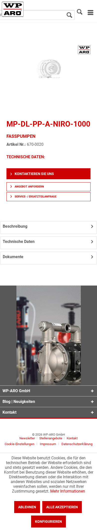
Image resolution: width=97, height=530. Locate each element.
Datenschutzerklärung (77, 444)
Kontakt (72, 438)
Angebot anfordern (29, 186)
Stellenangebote (51, 438)
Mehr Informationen (67, 491)
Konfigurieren (48, 522)
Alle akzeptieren (62, 507)
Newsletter (27, 438)
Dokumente (13, 256)
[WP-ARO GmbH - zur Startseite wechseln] (12, 9)
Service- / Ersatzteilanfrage (35, 196)
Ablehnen (27, 507)
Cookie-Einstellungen (19, 444)
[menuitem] (90, 12)
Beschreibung (15, 226)
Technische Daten (19, 241)
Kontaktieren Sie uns (34, 174)
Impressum (48, 444)
